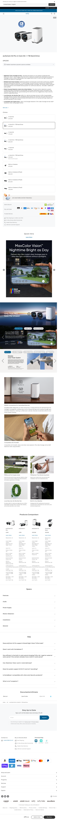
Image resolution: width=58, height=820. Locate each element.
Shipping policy (13, 807)
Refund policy (23, 807)
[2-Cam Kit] (29, 117)
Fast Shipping (20, 740)
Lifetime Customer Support (24, 748)
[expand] (53, 64)
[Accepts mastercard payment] (40, 761)
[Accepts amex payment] (11, 761)
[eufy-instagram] (2, 796)
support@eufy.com (8, 740)
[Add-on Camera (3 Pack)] (29, 181)
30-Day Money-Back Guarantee (25, 743)
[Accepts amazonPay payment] (4, 761)
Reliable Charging (17, 352)
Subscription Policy (28, 809)
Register (44, 717)
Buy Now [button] (49, 817)
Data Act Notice (40, 809)
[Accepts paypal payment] (48, 761)
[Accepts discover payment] (26, 761)
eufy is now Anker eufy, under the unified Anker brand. (29, 10)
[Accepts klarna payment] (26, 765)
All (7, 702)
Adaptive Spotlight (38, 328)
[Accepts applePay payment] (19, 761)
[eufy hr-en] (27, 13)
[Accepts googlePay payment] (33, 761)
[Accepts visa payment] (19, 765)
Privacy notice (32, 807)
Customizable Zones (39, 352)
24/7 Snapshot (50, 352)
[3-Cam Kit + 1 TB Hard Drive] (29, 141)
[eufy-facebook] (5, 796)
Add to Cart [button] (37, 817)
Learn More (29, 237)
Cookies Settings (42, 807)
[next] (54, 337)
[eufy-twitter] (8, 796)
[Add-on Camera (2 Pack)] (29, 173)
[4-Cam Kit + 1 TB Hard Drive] (29, 157)
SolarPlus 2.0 (8, 352)
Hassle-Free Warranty (22, 746)
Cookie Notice (17, 809)
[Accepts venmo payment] (11, 765)
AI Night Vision (28, 328)
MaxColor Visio (18, 328)
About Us (5, 807)
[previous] (4, 337)
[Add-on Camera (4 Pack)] (29, 188)
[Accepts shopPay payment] (4, 765)
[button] (54, 1)
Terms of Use (52, 807)
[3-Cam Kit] (29, 133)
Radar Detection (28, 352)
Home (4, 702)
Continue (51, 4)
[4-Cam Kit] (29, 148)
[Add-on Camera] (29, 165)
